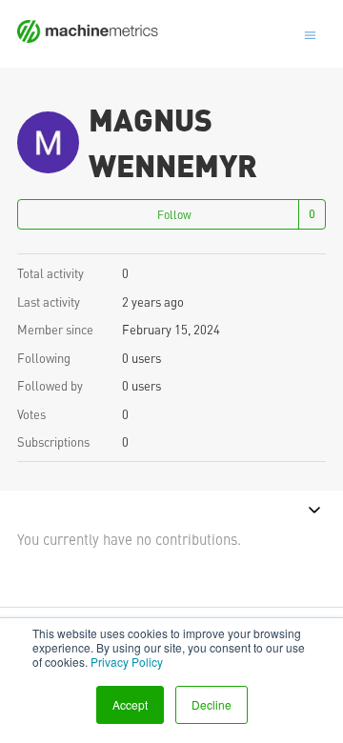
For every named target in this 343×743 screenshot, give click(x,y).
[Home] (87, 37)
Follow (174, 214)
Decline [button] (212, 704)
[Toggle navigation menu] (310, 33)
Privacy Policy (127, 661)
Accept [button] (130, 704)
